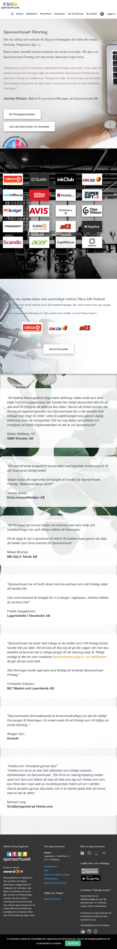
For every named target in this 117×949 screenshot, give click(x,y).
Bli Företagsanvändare (22, 114)
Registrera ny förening (55, 882)
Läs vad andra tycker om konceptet (29, 126)
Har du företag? (76, 13)
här (38, 44)
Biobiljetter (31, 13)
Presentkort (45, 13)
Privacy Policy (51, 878)
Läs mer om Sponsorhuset (57, 874)
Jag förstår (73, 943)
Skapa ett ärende (52, 898)
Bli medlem (92, 13)
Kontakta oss (50, 866)
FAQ (46, 870)
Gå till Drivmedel (58, 349)
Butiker (20, 13)
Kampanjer (59, 13)
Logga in (111, 13)
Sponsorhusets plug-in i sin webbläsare (80, 656)
